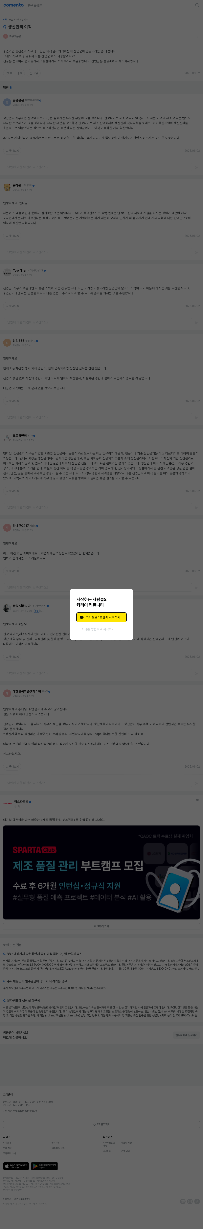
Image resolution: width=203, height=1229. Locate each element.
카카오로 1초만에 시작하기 (103, 617)
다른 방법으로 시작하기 (99, 629)
